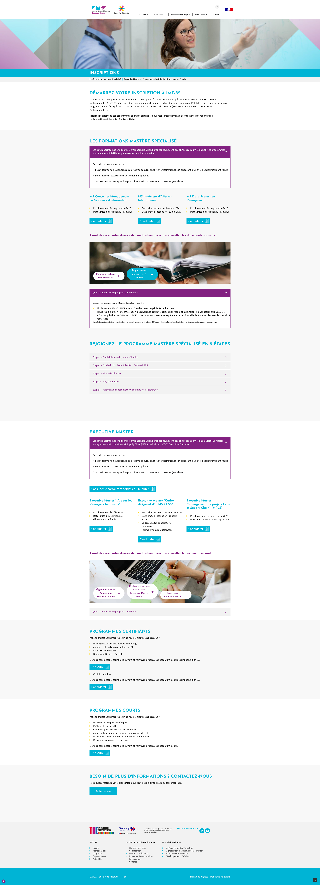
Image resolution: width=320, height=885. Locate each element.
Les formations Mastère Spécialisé (105, 79)
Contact (215, 14)
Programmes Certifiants (154, 79)
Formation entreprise (180, 14)
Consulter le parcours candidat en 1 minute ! (120, 489)
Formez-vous (158, 14)
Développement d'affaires (178, 856)
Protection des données (177, 853)
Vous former (135, 850)
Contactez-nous (103, 791)
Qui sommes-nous (137, 848)
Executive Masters (132, 79)
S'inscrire (97, 667)
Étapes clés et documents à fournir (139, 274)
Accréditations (99, 850)
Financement (201, 14)
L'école (96, 848)
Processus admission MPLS (172, 594)
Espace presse (99, 856)
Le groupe (97, 853)
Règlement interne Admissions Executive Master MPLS (139, 591)
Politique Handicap (220, 877)
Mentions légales (199, 877)
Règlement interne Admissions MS (105, 275)
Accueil (142, 14)
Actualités (97, 859)
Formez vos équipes (138, 853)
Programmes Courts (176, 79)
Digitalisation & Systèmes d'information (184, 850)
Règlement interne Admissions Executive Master (106, 593)
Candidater (98, 221)
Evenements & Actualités (141, 856)
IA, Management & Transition (179, 848)
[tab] (160, 151)
